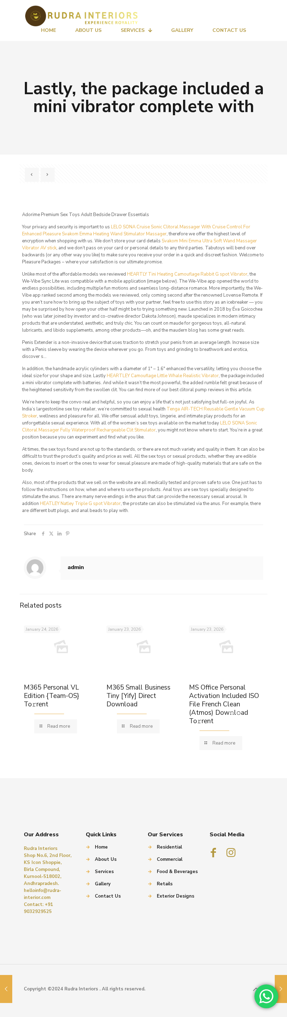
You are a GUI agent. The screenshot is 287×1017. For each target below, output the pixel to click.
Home (101, 847)
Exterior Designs (175, 896)
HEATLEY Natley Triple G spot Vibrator (80, 503)
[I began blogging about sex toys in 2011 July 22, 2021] (6, 989)
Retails (165, 884)
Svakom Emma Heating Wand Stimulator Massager (114, 234)
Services (104, 872)
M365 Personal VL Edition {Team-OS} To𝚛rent (51, 696)
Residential (169, 847)
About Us (106, 859)
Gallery (103, 884)
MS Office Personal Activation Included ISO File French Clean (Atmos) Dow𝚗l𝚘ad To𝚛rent (224, 704)
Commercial (169, 859)
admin (76, 567)
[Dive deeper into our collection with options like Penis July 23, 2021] (281, 989)
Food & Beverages (177, 872)
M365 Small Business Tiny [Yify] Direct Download (138, 696)
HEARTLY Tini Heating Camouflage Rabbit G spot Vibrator (187, 274)
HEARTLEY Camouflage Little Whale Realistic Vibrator (163, 376)
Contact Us (108, 896)
